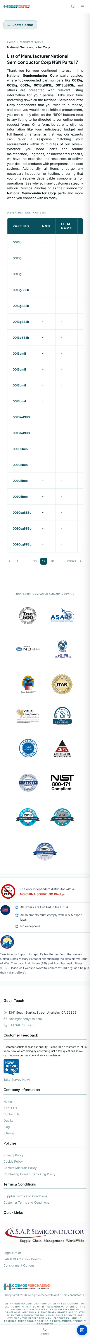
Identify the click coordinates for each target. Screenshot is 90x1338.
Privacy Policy (13, 1155)
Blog (6, 1127)
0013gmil (19, 353)
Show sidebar (22, 25)
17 (43, 561)
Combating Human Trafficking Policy (29, 1174)
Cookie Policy (13, 1161)
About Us (10, 1108)
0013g (17, 242)
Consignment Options (18, 1265)
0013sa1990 (21, 417)
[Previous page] (9, 561)
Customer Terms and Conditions (26, 1202)
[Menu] (83, 6)
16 (35, 561)
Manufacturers (30, 42)
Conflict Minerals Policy (20, 1168)
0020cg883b (22, 512)
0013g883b (21, 290)
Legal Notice (12, 1253)
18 (52, 561)
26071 (71, 561)
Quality (8, 1120)
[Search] (73, 6)
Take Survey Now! (16, 1079)
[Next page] (80, 561)
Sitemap (9, 1133)
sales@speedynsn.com (25, 1019)
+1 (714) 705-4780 (22, 1025)
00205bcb (20, 449)
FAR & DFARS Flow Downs (22, 1259)
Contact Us (11, 1114)
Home (11, 42)
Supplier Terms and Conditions (25, 1196)
